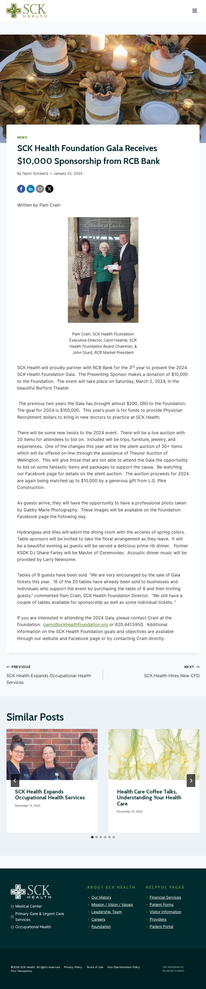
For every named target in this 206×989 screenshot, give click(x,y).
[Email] (40, 189)
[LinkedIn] (31, 189)
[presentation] (52, 754)
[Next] (191, 780)
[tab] (92, 837)
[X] (49, 189)
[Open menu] (195, 10)
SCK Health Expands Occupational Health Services (48, 675)
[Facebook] (21, 189)
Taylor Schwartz (35, 173)
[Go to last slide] (15, 780)
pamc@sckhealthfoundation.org (75, 624)
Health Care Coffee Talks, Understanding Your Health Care (149, 797)
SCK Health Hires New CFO (172, 671)
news (22, 137)
